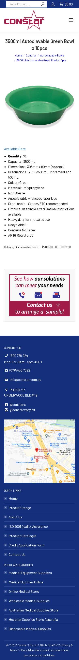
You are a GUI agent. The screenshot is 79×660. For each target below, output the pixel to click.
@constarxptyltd (22, 410)
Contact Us (17, 554)
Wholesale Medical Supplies (29, 601)
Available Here (15, 149)
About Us (15, 517)
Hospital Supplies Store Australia (33, 619)
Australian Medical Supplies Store (34, 610)
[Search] (42, 4)
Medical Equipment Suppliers (30, 573)
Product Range (20, 508)
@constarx (18, 404)
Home (13, 498)
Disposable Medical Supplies (30, 629)
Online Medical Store (24, 591)
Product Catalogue (22, 536)
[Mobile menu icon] (71, 20)
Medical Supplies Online (26, 582)
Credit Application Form (26, 545)
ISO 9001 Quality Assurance (28, 526)
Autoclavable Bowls (27, 247)
